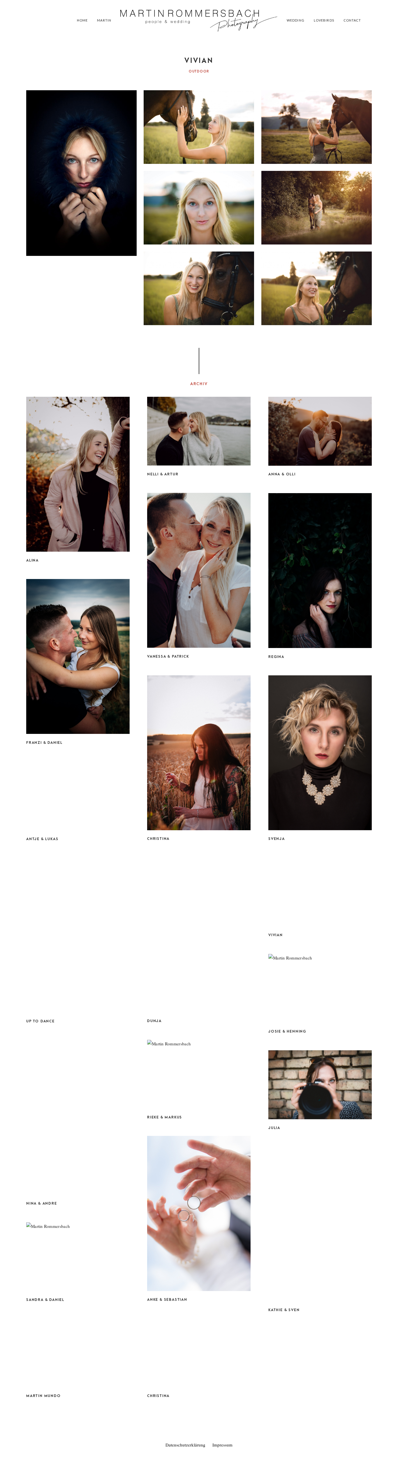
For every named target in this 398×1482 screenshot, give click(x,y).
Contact (352, 20)
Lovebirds (324, 20)
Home (82, 20)
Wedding (295, 20)
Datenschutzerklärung (185, 1445)
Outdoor (199, 71)
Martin (104, 20)
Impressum (222, 1445)
